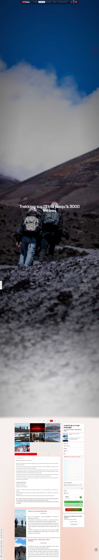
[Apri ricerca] (72, 2)
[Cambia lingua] (74, 2)
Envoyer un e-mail (73, 521)
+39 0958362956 (73, 524)
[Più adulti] (81, 497)
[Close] (82, 489)
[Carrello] (76, 2)
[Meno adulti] (76, 497)
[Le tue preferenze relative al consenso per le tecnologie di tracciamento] (1, 285)
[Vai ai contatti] (96, 549)
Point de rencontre (68, 482)
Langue (65, 490)
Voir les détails (44, 513)
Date (65, 453)
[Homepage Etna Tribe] (26, 2)
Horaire (65, 448)
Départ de (66, 443)
